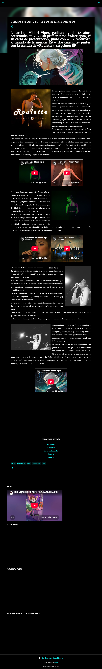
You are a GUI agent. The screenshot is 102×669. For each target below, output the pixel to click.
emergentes (21, 463)
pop (44, 463)
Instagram (51, 448)
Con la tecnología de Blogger (52, 658)
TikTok (51, 457)
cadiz (13, 463)
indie (28, 463)
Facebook (51, 445)
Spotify (51, 454)
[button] (12, 26)
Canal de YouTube (51, 451)
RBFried (56, 662)
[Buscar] (8, 2)
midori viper (36, 463)
